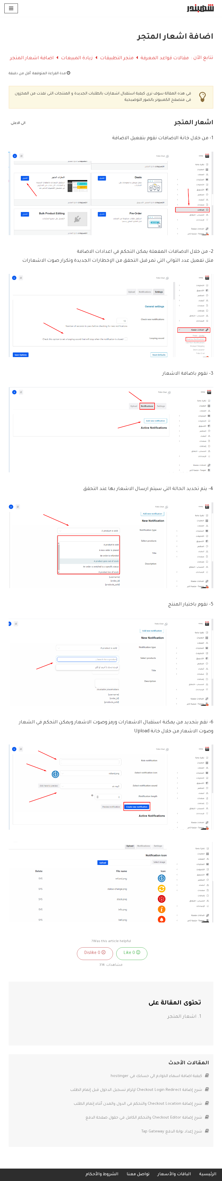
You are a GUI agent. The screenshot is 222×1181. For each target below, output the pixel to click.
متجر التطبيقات (116, 58)
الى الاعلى (17, 123)
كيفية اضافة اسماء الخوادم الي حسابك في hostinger (157, 1076)
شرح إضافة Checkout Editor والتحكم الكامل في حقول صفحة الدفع (144, 1118)
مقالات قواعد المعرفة (164, 58)
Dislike (92, 953)
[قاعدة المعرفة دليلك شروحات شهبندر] (200, 8)
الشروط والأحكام (102, 1174)
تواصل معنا (138, 1174)
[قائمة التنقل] (11, 8)
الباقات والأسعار (174, 1174)
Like (129, 953)
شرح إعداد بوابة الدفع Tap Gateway (172, 1132)
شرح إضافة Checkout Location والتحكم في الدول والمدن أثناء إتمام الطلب (138, 1104)
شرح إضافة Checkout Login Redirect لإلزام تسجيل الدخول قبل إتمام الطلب (136, 1090)
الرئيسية (208, 1174)
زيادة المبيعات (76, 58)
